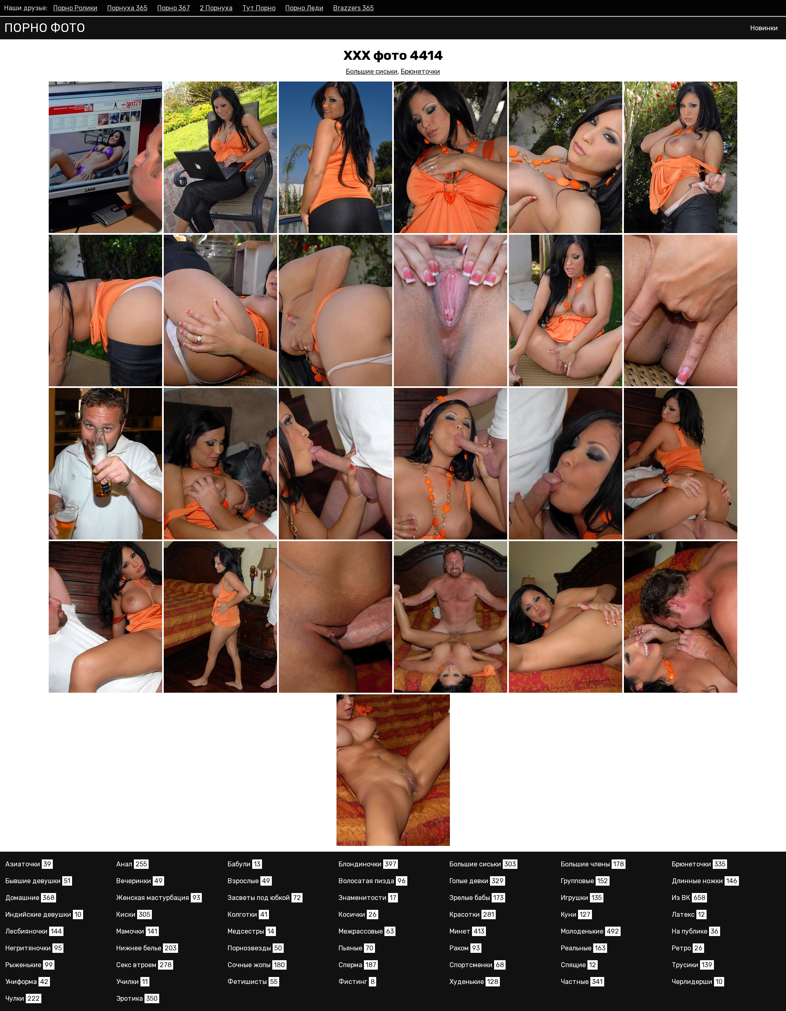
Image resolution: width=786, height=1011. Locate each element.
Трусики (692, 965)
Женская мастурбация (158, 898)
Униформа (26, 982)
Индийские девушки (43, 914)
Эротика (137, 998)
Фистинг (357, 982)
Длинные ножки (704, 881)
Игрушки (581, 898)
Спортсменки (476, 965)
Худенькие (473, 982)
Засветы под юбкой (264, 898)
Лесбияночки (33, 931)
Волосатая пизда (372, 881)
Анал (131, 864)
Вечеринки (139, 881)
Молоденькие (590, 931)
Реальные (583, 948)
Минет (466, 931)
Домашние (29, 898)
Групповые (584, 881)
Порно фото (44, 27)
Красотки (471, 914)
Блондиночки (367, 864)
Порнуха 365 (127, 8)
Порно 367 (173, 8)
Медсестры (251, 931)
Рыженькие (29, 965)
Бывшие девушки (37, 881)
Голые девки (476, 881)
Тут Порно (259, 8)
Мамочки (136, 931)
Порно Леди (304, 8)
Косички (358, 914)
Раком (464, 948)
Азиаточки (28, 864)
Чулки (22, 998)
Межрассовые (366, 931)
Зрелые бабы (476, 898)
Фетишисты (253, 982)
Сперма (357, 965)
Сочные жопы (256, 965)
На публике (695, 931)
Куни (575, 914)
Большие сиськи (372, 71)
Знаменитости (367, 898)
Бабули (244, 864)
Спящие (578, 965)
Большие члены (592, 864)
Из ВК (688, 898)
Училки (132, 982)
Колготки (247, 914)
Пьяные (356, 948)
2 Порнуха (216, 8)
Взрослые (249, 881)
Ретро (687, 948)
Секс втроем (144, 965)
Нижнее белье (146, 948)
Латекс (688, 914)
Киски (133, 914)
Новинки (764, 28)
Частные (582, 982)
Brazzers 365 (353, 8)
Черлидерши (697, 982)
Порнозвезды (255, 948)
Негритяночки (33, 948)
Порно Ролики (75, 8)
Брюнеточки (420, 71)
